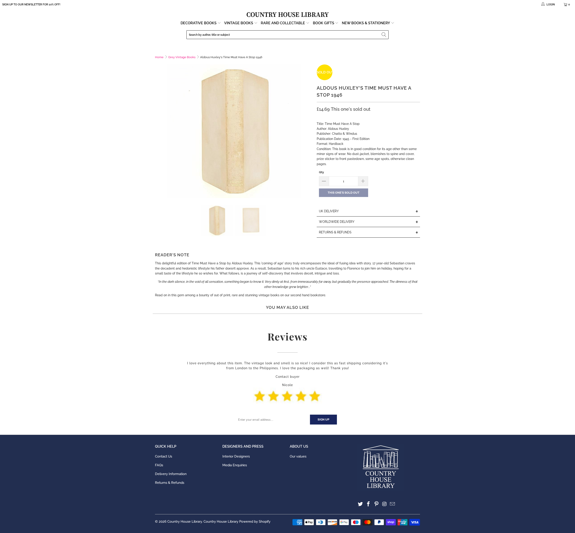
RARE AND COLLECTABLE (283, 23)
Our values (298, 456)
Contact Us (163, 456)
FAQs (159, 465)
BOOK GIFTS (324, 23)
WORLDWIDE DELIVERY (368, 222)
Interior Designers (236, 456)
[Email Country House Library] (392, 504)
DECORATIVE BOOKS (199, 23)
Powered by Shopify (254, 522)
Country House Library (184, 522)
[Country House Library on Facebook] (368, 504)
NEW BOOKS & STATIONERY (366, 23)
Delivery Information (171, 474)
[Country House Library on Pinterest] (376, 504)
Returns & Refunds (169, 483)
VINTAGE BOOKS (238, 23)
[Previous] (158, 131)
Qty (321, 172)
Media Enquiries (234, 465)
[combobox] (287, 34)
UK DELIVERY (368, 211)
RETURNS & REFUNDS (368, 233)
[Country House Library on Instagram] (384, 504)
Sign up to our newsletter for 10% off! (31, 4)
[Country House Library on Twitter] (360, 504)
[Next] (308, 131)
